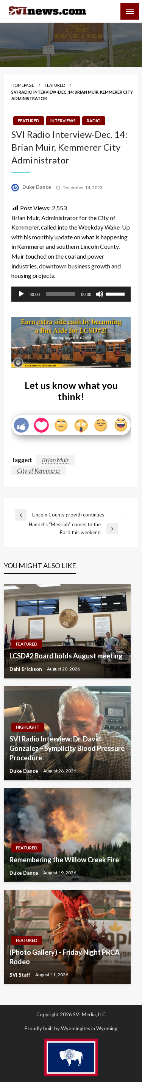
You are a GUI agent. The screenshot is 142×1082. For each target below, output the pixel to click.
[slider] (116, 293)
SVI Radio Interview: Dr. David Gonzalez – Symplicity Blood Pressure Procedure (67, 748)
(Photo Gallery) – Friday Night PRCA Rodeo (64, 957)
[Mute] (99, 294)
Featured (55, 85)
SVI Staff (20, 975)
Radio (94, 120)
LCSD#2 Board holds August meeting (66, 656)
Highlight (27, 726)
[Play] (21, 294)
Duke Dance (37, 187)
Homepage (22, 85)
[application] (71, 294)
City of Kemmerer (39, 470)
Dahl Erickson (26, 669)
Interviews (63, 120)
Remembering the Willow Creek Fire (64, 859)
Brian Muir (55, 459)
